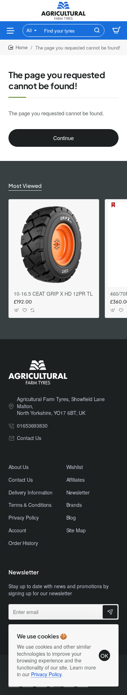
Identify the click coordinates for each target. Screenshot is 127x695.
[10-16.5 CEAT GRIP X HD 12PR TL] (54, 244)
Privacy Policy (46, 674)
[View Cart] (116, 30)
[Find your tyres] (97, 30)
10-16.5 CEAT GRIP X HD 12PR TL (53, 293)
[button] (16, 310)
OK (104, 655)
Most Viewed (25, 185)
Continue (63, 137)
